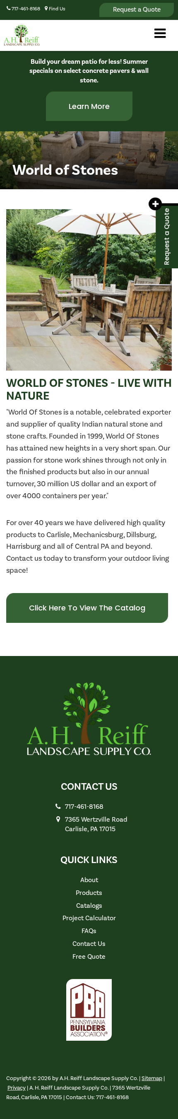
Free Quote (89, 957)
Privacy (16, 1087)
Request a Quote (137, 9)
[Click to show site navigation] (160, 34)
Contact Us (89, 944)
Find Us (56, 9)
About (89, 880)
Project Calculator (89, 918)
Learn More (89, 106)
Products (89, 893)
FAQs (89, 931)
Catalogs (89, 906)
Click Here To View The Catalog (87, 608)
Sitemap (152, 1078)
